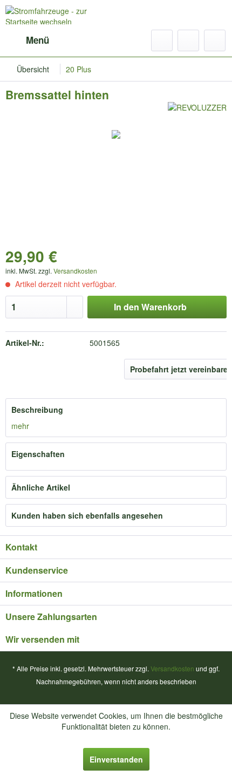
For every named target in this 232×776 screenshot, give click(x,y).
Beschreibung (37, 409)
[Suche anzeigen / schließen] (162, 40)
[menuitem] (27, 40)
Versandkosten (75, 270)
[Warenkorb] (215, 40)
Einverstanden (116, 759)
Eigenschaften (38, 453)
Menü (37, 39)
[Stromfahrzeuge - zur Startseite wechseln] (60, 14)
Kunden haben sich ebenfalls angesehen (87, 515)
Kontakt (21, 547)
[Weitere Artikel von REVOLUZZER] (197, 111)
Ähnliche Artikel (40, 487)
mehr (20, 425)
